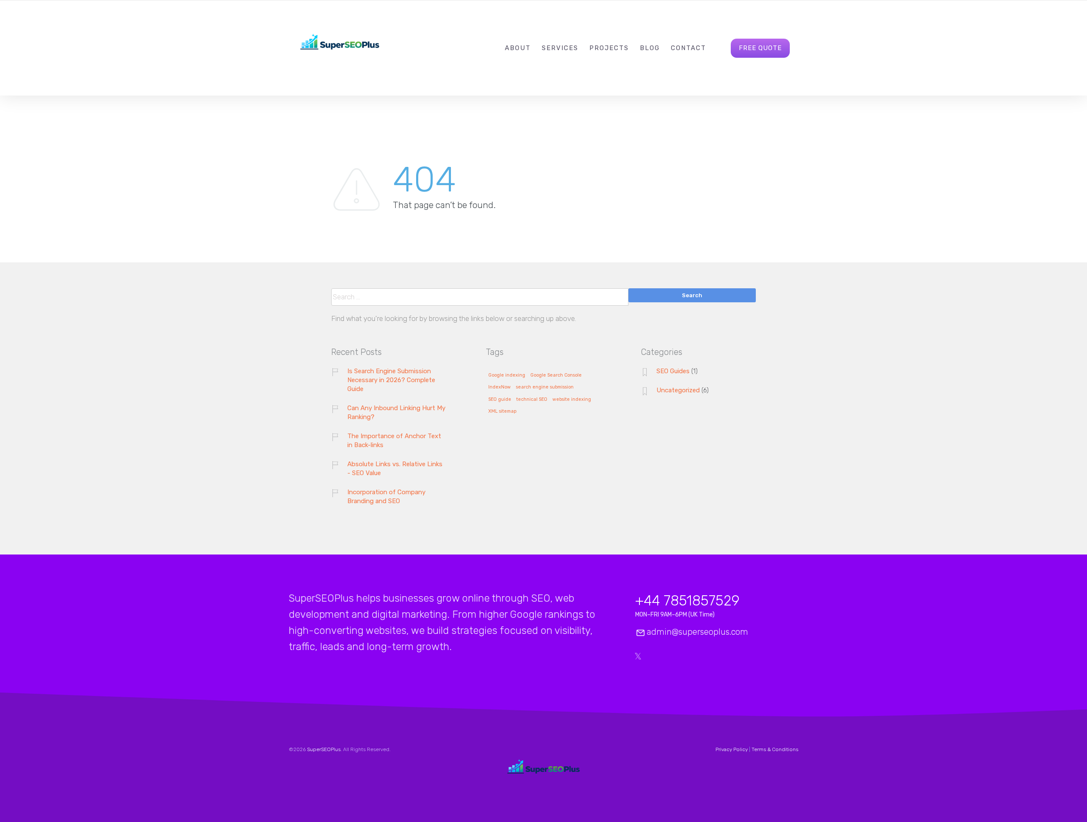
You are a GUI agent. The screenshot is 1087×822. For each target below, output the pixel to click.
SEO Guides (673, 371)
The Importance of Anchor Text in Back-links (394, 440)
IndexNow (499, 387)
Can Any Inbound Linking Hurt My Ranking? (396, 412)
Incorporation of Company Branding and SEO (386, 496)
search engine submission (545, 387)
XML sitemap (502, 411)
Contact (688, 48)
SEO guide (499, 399)
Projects (609, 48)
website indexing (571, 399)
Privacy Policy (731, 749)
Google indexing (506, 375)
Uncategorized (678, 390)
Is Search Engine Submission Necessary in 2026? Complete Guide (391, 380)
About (518, 48)
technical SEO (531, 399)
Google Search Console (556, 375)
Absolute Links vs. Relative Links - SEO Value (394, 468)
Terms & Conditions (775, 749)
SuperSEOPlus (324, 749)
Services (560, 48)
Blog (650, 48)
